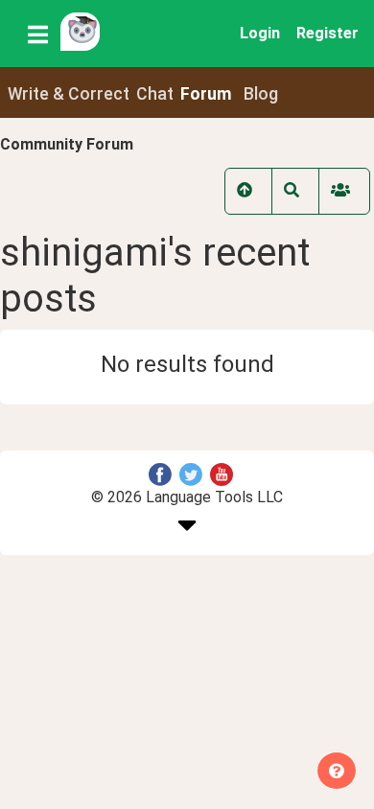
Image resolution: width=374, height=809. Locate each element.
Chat (155, 94)
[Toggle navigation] (37, 33)
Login (260, 33)
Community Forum (66, 144)
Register (327, 33)
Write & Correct (68, 94)
